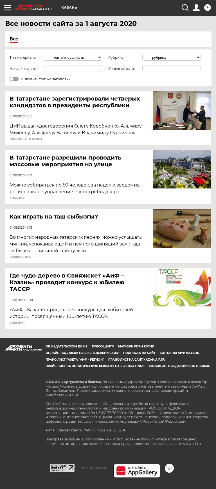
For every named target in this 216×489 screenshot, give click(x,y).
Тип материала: (23, 57)
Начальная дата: (24, 69)
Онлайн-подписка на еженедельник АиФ (82, 353)
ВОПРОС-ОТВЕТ (21, 257)
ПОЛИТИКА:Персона (26, 139)
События (17, 198)
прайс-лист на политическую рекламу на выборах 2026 (95, 366)
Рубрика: (116, 57)
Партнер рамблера (94, 468)
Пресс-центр (103, 346)
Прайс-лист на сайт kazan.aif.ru (136, 359)
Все (14, 39)
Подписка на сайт (139, 353)
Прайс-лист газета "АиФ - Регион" (75, 359)
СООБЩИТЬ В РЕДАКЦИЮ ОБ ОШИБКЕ (179, 366)
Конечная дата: (121, 69)
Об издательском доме (66, 346)
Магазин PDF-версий (136, 346)
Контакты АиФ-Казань (179, 353)
